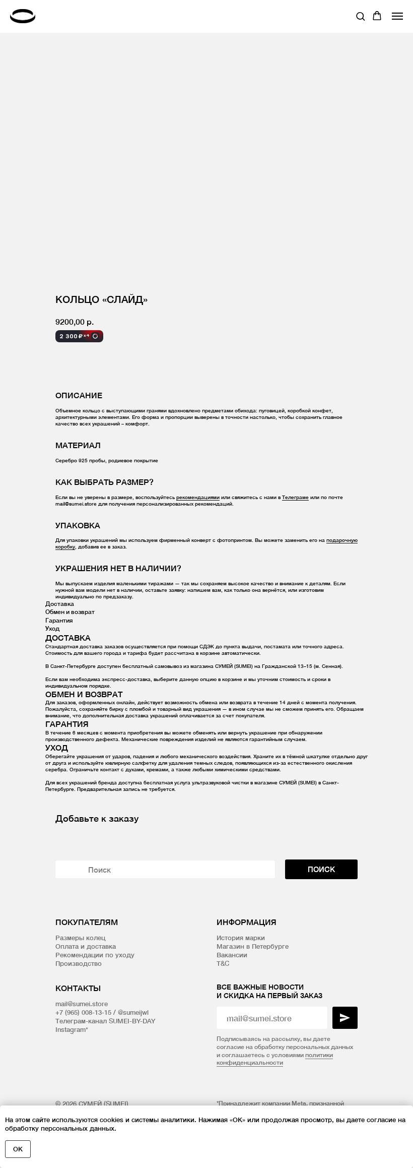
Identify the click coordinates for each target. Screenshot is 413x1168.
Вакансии (232, 955)
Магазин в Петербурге (253, 946)
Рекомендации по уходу (94, 955)
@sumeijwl (133, 1012)
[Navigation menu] (397, 16)
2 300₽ (74, 336)
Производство (78, 963)
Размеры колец (80, 938)
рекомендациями (198, 497)
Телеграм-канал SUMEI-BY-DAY (105, 1021)
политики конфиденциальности (275, 1059)
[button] (360, 16)
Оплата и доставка (85, 946)
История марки (241, 938)
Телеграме (295, 497)
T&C (223, 963)
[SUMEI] (25, 16)
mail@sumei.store (81, 1004)
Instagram (70, 1029)
